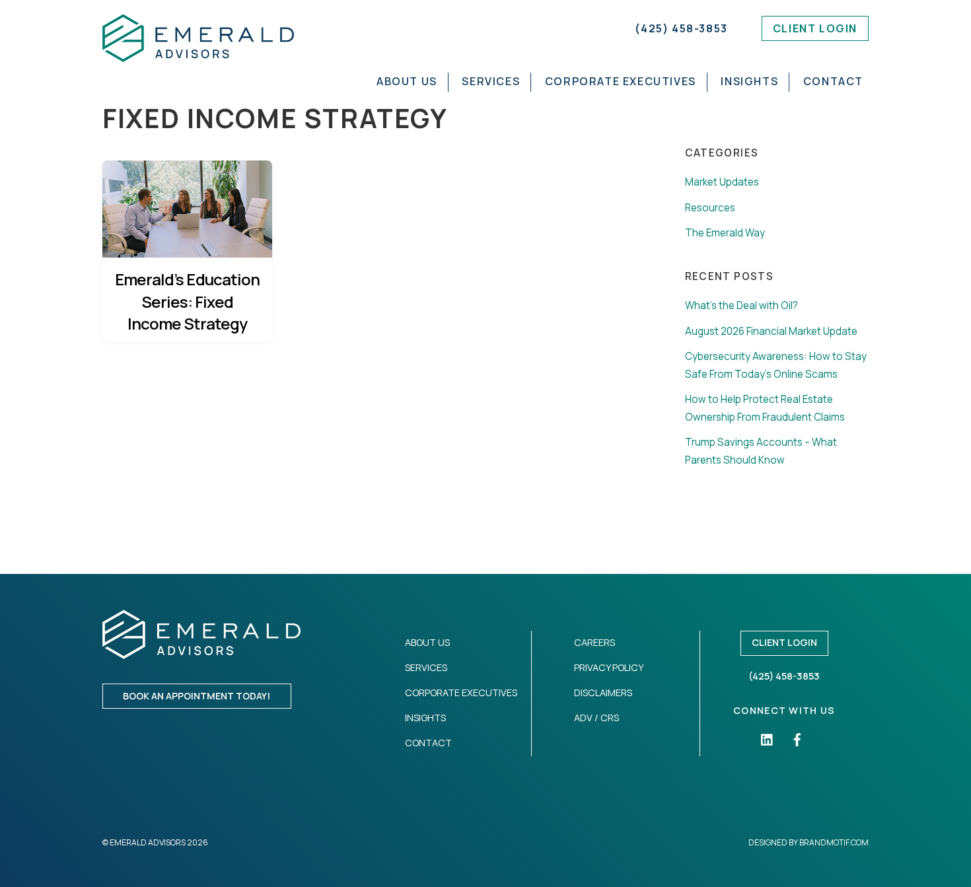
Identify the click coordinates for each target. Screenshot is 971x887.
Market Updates (722, 182)
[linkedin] (767, 738)
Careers (594, 642)
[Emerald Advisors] (198, 55)
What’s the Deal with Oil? (741, 305)
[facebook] (797, 738)
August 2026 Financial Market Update (771, 331)
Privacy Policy (608, 667)
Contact (833, 81)
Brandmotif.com (834, 842)
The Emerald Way (725, 233)
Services (491, 81)
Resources (710, 208)
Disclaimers (603, 692)
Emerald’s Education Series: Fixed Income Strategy (187, 301)
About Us (407, 81)
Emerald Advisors (148, 842)
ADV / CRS (596, 717)
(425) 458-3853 (681, 28)
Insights (749, 81)
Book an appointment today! (196, 696)
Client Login (815, 28)
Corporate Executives (620, 81)
